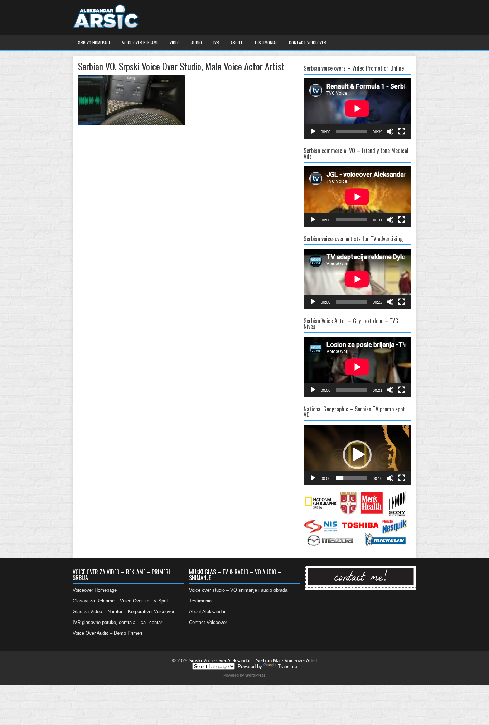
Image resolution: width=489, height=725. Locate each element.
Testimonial (265, 42)
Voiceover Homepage (95, 590)
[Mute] (390, 131)
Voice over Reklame (140, 42)
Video (175, 42)
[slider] (351, 478)
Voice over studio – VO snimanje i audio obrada (238, 590)
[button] (357, 454)
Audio (196, 42)
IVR (216, 42)
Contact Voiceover (307, 42)
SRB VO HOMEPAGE (94, 42)
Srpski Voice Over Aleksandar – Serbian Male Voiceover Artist (253, 660)
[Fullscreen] (401, 131)
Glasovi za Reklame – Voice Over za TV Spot (120, 601)
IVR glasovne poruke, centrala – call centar (117, 622)
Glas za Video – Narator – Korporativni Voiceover (123, 611)
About (237, 42)
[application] (357, 108)
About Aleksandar (207, 611)
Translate (287, 666)
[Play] (312, 131)
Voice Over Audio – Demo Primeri (107, 633)
